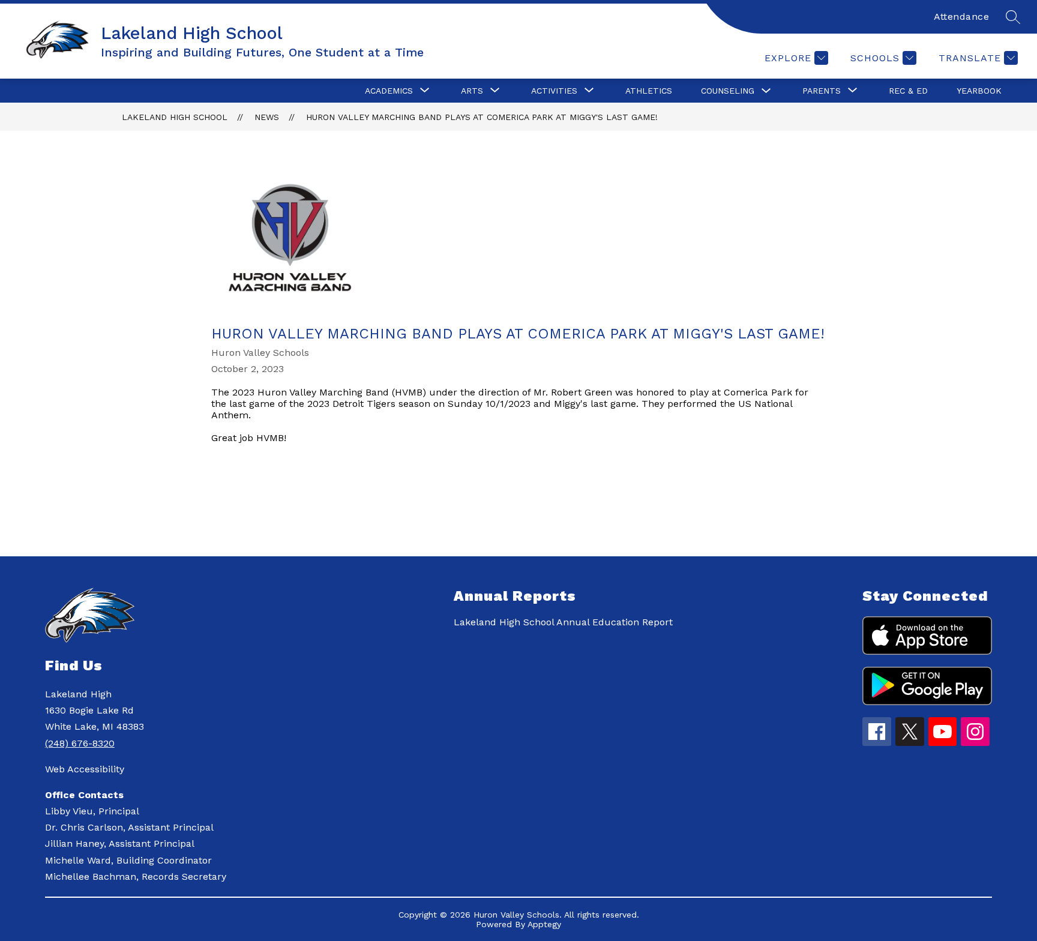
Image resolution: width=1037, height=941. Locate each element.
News (266, 117)
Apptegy (544, 924)
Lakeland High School (174, 117)
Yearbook (979, 90)
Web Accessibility (84, 769)
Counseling (727, 90)
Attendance (961, 16)
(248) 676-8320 (80, 743)
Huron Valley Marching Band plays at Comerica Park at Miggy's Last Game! (482, 117)
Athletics (648, 90)
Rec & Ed (908, 90)
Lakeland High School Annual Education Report (563, 622)
